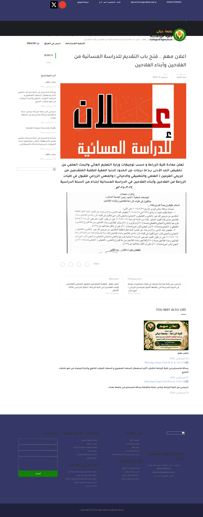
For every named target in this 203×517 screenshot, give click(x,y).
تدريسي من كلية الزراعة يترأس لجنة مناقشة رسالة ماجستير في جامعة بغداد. (148, 387)
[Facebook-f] (20, 4)
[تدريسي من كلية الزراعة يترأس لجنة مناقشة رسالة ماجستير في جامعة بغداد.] (166, 382)
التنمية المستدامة (75, 44)
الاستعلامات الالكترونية (31, 35)
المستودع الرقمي (57, 35)
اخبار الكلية (181, 77)
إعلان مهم (183, 353)
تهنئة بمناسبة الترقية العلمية (41, 128)
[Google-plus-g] (45, 4)
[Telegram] (37, 4)
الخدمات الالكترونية (73, 26)
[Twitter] (71, 264)
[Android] (20, 14)
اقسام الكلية (95, 26)
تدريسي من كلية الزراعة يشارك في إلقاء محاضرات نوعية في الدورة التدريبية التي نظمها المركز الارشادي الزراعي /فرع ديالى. (154, 287)
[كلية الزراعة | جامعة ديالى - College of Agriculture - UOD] (167, 34)
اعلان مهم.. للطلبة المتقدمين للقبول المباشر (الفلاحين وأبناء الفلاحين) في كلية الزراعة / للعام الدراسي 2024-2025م (92, 287)
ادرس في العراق (52, 44)
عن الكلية (112, 26)
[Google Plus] (79, 264)
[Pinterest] (62, 264)
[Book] (62, 4)
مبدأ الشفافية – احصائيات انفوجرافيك (39, 26)
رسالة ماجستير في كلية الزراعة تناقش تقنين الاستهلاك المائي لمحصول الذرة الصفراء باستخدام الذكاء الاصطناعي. (37, 141)
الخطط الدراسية (109, 35)
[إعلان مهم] (166, 335)
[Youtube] (28, 4)
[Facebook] (87, 264)
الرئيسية (126, 26)
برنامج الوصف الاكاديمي (83, 35)
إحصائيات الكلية (131, 35)
